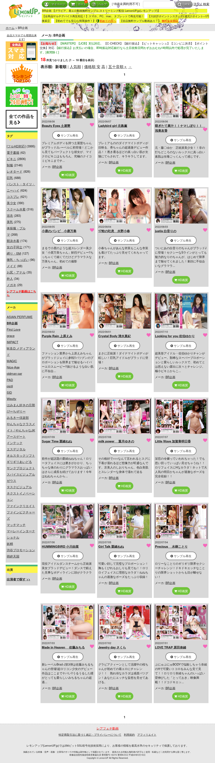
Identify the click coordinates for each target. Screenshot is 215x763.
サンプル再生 (69, 135)
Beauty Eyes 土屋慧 (56, 125)
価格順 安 (92, 66)
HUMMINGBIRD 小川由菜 (60, 546)
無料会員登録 (170, 21)
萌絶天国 (13, 556)
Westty (11, 398)
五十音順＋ (117, 66)
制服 (10, 165)
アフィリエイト (146, 735)
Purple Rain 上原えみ (57, 336)
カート (82, 4)
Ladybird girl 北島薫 (112, 125)
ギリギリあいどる (19, 461)
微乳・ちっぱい (18, 259)
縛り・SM (14, 253)
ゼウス (11, 480)
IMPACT (12, 342)
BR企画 (57, 166)
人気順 (75, 66)
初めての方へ (108, 21)
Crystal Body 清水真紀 (114, 336)
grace (10, 335)
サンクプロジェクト (21, 468)
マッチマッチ (16, 524)
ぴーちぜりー (16, 411)
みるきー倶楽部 (18, 417)
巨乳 (10, 177)
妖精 (10, 543)
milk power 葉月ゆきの (116, 441)
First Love (13, 329)
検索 (187, 4)
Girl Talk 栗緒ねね (111, 546)
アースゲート (16, 436)
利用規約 (129, 735)
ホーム (10, 28)
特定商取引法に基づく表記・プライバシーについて (90, 735)
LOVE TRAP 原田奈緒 (170, 647)
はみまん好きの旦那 (21, 405)
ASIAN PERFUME (20, 316)
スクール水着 (16, 209)
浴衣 (10, 215)
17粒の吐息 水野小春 (114, 231)
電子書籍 (13, 152)
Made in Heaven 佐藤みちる (63, 647)
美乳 (10, 222)
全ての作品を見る (21, 119)
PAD (10, 380)
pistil (10, 386)
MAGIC (12, 361)
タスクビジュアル (19, 487)
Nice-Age (13, 367)
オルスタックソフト (21, 455)
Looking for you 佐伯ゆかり (175, 336)
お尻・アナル (16, 272)
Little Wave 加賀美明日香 (173, 441)
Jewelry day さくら (112, 647)
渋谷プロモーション (21, 550)
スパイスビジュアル (21, 474)
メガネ (11, 285)
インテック (14, 443)
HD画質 (69, 175)
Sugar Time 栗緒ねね (57, 441)
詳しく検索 (201, 4)
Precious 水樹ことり (171, 546)
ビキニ (11, 159)
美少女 (11, 203)
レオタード (14, 171)
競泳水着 (13, 240)
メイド (11, 266)
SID (9, 392)
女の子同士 (14, 247)
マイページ (58, 4)
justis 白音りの (165, 231)
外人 (10, 278)
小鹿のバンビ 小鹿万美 (59, 231)
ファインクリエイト (21, 506)
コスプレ (13, 196)
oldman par (14, 373)
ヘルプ (102, 4)
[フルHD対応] (16, 146)
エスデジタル (16, 449)
